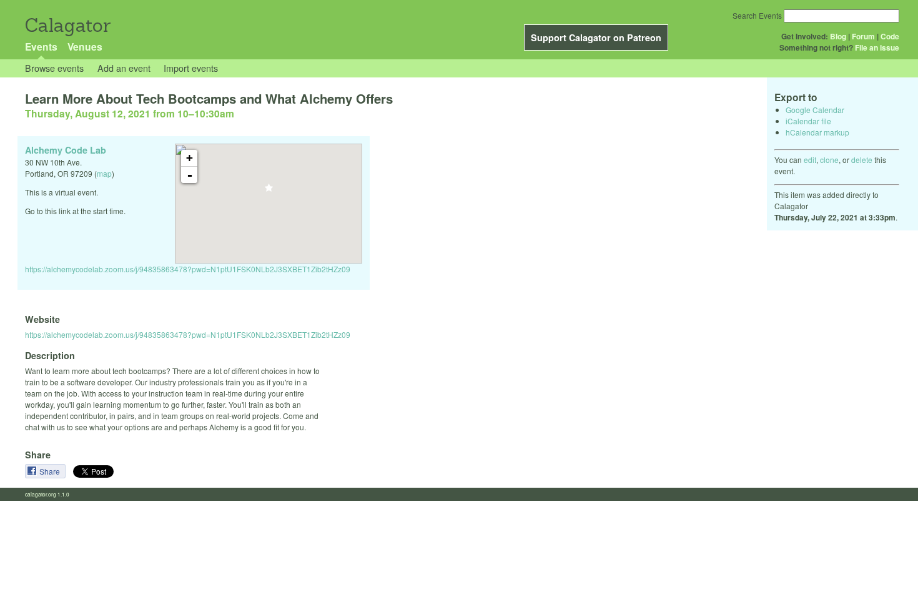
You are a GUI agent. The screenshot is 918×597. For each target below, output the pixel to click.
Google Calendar (815, 109)
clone (829, 159)
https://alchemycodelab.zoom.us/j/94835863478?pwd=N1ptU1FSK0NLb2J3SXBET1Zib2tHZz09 (187, 269)
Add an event (124, 67)
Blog (838, 36)
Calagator (67, 25)
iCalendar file (808, 121)
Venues (84, 46)
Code (890, 36)
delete (861, 159)
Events (41, 46)
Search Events (757, 15)
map (104, 173)
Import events (191, 67)
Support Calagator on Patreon (596, 37)
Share (50, 471)
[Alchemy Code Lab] (269, 191)
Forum (863, 36)
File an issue (877, 47)
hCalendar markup (817, 132)
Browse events (54, 67)
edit (810, 159)
